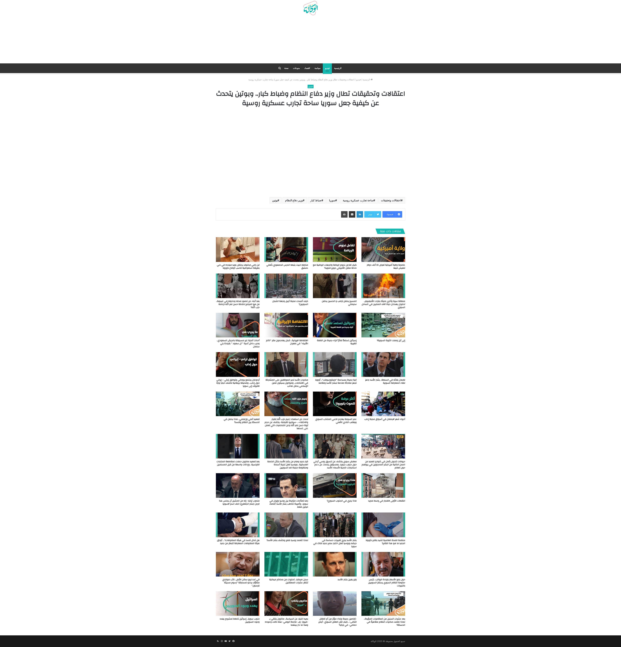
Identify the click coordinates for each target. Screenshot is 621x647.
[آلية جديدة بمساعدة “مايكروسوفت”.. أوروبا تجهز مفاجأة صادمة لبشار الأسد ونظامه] (335, 364)
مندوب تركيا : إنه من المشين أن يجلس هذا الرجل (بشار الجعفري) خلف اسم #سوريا (239, 502)
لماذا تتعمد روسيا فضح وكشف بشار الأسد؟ (287, 540)
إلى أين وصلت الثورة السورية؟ (391, 340)
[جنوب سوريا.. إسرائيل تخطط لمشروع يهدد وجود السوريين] (238, 603)
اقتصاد (307, 68)
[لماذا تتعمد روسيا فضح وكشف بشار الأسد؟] (286, 524)
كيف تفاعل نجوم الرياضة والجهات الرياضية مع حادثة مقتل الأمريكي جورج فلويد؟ (335, 266)
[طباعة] (344, 214)
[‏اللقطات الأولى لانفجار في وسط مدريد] (383, 485)
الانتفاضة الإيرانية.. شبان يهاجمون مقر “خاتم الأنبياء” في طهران (287, 342)
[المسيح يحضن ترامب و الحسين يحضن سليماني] (335, 286)
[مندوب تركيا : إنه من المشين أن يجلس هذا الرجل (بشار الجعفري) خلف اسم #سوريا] (238, 485)
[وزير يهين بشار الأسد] (335, 564)
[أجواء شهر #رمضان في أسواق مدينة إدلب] (383, 404)
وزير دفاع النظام (294, 200)
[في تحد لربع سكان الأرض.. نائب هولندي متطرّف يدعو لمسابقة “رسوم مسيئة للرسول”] (238, 564)
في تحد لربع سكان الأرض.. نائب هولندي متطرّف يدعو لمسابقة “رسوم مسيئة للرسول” (241, 582)
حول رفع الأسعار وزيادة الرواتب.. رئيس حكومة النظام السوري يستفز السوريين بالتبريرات (386, 582)
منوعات (296, 68)
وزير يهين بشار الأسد (347, 579)
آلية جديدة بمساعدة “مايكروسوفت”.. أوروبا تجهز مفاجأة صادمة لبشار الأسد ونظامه (336, 381)
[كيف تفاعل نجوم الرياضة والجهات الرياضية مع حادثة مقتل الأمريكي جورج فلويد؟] (335, 249)
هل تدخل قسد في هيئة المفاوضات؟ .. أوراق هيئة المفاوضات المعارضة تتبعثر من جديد (238, 541)
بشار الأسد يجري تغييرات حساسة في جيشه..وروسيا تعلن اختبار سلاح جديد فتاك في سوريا (335, 543)
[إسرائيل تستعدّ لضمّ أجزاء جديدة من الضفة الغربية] (335, 325)
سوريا (332, 200)
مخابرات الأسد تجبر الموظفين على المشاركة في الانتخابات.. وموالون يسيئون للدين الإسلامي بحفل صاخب (287, 383)
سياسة (318, 68)
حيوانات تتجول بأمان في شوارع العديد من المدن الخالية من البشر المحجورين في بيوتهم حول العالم (383, 464)
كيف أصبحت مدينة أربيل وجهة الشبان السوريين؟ (290, 302)
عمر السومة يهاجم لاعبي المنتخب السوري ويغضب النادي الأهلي (336, 420)
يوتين (275, 200)
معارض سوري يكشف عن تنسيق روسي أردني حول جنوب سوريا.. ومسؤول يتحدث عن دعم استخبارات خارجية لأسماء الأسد (335, 464)
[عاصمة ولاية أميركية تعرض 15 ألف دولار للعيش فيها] (383, 249)
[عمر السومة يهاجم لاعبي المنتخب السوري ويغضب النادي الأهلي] (335, 404)
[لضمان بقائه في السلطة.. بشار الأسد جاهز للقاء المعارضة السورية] (383, 364)
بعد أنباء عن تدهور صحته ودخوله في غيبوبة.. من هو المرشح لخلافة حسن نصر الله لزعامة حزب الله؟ (238, 304)
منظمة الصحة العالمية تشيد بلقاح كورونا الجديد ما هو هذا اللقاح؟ (385, 541)
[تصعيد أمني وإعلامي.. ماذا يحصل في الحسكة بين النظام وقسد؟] (238, 404)
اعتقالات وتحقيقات (391, 200)
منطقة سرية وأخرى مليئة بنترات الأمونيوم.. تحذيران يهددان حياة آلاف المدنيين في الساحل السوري (383, 304)
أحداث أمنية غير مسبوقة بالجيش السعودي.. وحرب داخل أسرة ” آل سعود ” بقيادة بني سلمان (238, 343)
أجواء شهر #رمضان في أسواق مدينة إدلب (384, 419)
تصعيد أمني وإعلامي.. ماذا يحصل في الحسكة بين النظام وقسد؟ (242, 420)
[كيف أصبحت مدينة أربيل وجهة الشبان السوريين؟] (286, 286)
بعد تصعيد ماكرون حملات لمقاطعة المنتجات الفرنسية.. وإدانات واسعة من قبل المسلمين (238, 463)
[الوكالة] (310, 8)
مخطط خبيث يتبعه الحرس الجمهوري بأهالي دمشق (287, 266)
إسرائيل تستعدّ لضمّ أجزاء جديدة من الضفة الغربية (337, 342)
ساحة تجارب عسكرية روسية (358, 200)
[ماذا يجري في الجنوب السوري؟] (335, 485)
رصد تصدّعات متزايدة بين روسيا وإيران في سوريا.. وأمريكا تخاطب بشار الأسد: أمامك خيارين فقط (288, 504)
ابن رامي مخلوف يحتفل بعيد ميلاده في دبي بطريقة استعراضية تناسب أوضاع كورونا (238, 266)
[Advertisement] (310, 40)
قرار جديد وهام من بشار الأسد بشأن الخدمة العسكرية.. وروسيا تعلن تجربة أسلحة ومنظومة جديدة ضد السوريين (287, 464)
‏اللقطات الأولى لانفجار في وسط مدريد (386, 501)
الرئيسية (338, 68)
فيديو (327, 68)
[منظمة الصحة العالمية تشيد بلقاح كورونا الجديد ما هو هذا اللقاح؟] (383, 524)
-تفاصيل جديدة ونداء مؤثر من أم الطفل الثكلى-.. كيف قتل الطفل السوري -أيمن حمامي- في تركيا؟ (337, 622)
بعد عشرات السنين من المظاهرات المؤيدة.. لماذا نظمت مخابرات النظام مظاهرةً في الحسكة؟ (384, 622)
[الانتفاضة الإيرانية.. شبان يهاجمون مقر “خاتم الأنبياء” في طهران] (286, 325)
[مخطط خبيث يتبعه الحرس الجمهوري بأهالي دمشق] (286, 249)
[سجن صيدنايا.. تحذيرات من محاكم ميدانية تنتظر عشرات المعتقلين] (286, 564)
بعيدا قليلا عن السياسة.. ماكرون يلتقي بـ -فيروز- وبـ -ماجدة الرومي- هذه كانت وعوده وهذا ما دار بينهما (286, 622)
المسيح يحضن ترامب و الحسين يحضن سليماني (339, 302)
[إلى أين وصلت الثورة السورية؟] (383, 325)
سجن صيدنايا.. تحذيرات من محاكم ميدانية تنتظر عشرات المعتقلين (288, 581)
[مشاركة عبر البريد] (352, 214)
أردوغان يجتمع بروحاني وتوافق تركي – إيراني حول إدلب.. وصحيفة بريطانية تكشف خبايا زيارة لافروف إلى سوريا (238, 383)
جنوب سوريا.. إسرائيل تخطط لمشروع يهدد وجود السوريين (240, 620)
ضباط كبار (315, 200)
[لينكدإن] (360, 214)
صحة (286, 68)
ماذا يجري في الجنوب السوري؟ (342, 501)
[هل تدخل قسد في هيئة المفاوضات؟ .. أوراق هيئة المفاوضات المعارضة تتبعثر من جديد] (238, 524)
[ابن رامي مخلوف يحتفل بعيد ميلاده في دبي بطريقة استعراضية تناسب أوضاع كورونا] (238, 249)
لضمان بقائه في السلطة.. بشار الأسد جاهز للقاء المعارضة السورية (385, 381)
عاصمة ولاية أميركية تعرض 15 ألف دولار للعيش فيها (386, 266)
